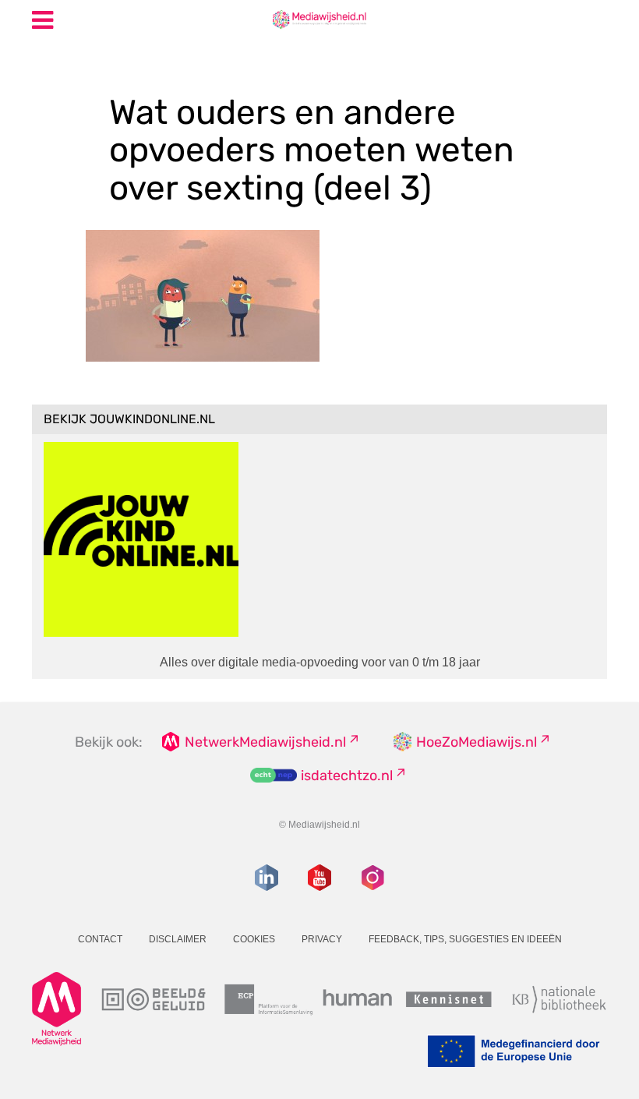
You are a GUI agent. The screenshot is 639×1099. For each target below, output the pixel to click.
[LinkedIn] (266, 877)
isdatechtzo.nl (347, 775)
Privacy (322, 939)
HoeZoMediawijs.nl (476, 742)
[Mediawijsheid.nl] (319, 19)
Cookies (254, 939)
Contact (100, 939)
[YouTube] (319, 877)
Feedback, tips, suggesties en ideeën (465, 939)
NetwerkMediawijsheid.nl (265, 742)
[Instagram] (372, 877)
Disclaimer (178, 939)
